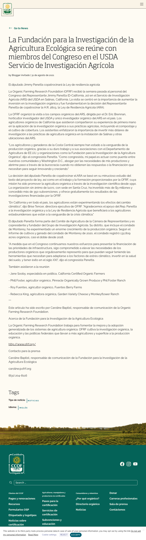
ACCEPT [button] (75, 535)
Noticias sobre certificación (17, 522)
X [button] (143, 529)
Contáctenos (117, 509)
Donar (113, 492)
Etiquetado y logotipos (22, 515)
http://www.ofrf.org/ (22, 344)
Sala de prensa (119, 504)
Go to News (21, 28)
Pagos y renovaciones (22, 498)
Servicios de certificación (49, 512)
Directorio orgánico (88, 504)
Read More (33, 535)
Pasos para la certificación (50, 503)
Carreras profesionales (123, 498)
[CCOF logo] (7, 8)
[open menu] (142, 4)
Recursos (14, 504)
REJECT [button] (64, 535)
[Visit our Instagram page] (129, 463)
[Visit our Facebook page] (122, 463)
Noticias (81, 509)
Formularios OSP (19, 509)
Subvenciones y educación (52, 521)
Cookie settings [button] (49, 535)
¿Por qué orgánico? (87, 498)
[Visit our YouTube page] (135, 463)
